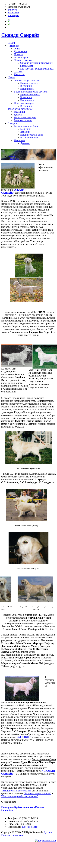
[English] (9, 24)
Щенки (11, 77)
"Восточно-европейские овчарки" (19, 796)
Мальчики (19, 111)
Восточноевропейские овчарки (31, 91)
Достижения (20, 51)
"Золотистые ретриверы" (37, 793)
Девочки (18, 114)
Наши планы (27, 88)
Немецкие (19, 140)
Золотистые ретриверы (26, 80)
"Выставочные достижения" (16, 790)
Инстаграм (13, 15)
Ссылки (18, 71)
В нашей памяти (23, 120)
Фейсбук (12, 9)
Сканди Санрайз (20, 35)
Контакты (19, 74)
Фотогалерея (21, 57)
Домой (11, 42)
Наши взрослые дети (25, 117)
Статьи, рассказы (23, 60)
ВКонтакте (13, 12)
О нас (17, 48)
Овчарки (12, 123)
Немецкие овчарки (24, 103)
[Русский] (9, 21)
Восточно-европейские (26, 126)
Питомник (13, 45)
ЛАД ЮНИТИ (23, 737)
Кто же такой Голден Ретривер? (37, 68)
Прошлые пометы (30, 83)
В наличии (26, 86)
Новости (18, 54)
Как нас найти (30, 826)
